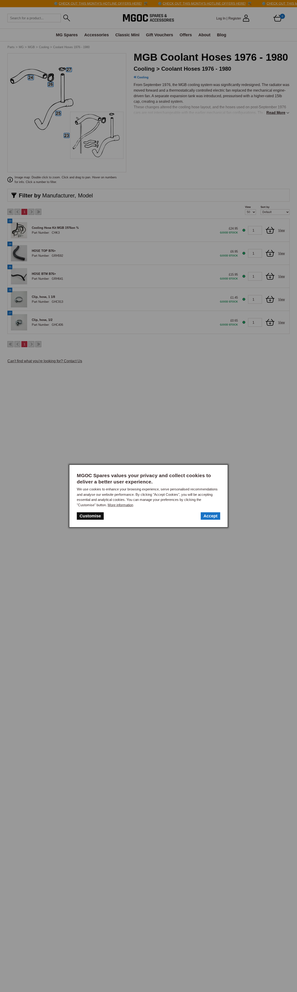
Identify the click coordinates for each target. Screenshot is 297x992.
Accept (210, 516)
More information (120, 505)
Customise (90, 516)
